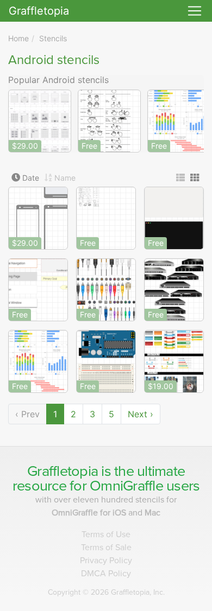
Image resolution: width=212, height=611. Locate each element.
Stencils (53, 38)
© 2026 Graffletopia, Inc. (106, 592)
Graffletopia (39, 10)
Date (30, 177)
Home (18, 38)
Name (65, 177)
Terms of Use (106, 534)
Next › (140, 414)
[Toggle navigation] (194, 11)
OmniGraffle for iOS (90, 512)
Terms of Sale (106, 547)
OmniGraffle (126, 486)
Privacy (106, 560)
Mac (152, 512)
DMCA (106, 573)
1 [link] (55, 414)
